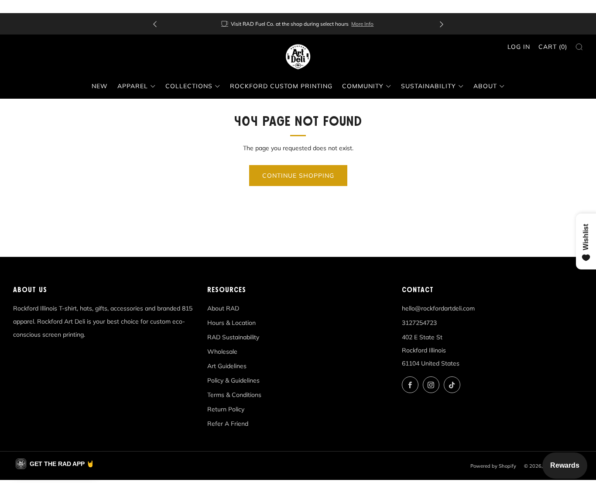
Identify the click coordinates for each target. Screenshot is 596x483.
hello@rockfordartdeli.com (438, 308)
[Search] (579, 47)
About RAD (223, 308)
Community (363, 86)
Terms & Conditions (234, 395)
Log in (518, 47)
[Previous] (155, 24)
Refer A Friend (227, 424)
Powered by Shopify (493, 466)
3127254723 (419, 323)
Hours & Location (231, 323)
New (100, 86)
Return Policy (225, 409)
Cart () (552, 47)
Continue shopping (298, 175)
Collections (188, 86)
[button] (55, 463)
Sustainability (428, 86)
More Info (362, 24)
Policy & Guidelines (233, 380)
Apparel (132, 86)
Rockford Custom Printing (281, 86)
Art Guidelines (227, 366)
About (485, 86)
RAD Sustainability (233, 337)
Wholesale (222, 351)
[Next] (441, 24)
